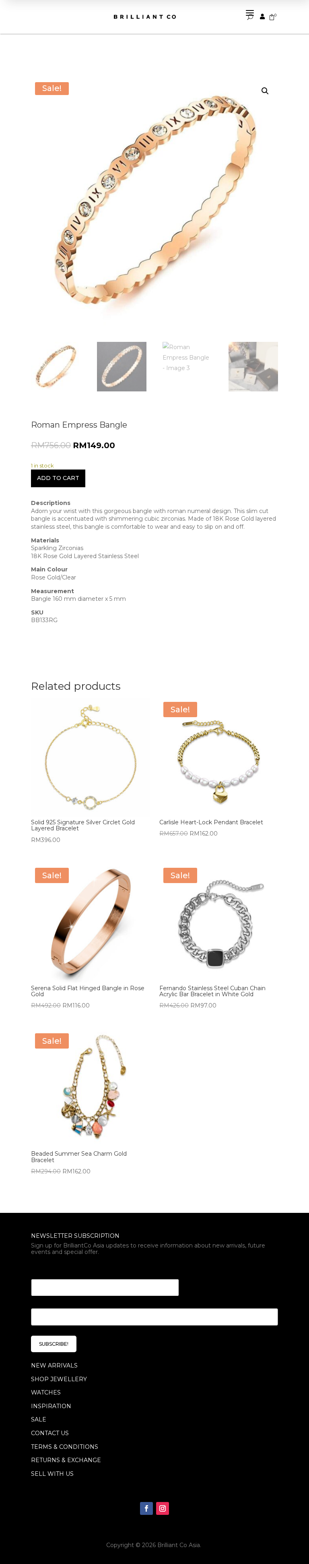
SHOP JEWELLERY (59, 1379)
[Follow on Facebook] (146, 1508)
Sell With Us (52, 1473)
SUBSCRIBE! (53, 1344)
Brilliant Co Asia (178, 1545)
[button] (265, 91)
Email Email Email (61, 1269)
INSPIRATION (51, 1406)
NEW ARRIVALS (54, 1365)
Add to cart (58, 478)
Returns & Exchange (66, 1460)
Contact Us (50, 1433)
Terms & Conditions (64, 1446)
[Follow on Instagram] (162, 1508)
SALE (38, 1419)
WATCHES (46, 1392)
